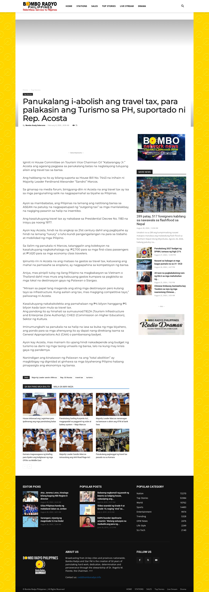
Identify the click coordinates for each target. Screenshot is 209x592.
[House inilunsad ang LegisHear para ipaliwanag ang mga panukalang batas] (39, 404)
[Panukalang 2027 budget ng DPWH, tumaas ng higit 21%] (144, 252)
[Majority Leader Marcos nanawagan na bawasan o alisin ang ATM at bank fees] (112, 404)
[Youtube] (156, 560)
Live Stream (127, 6)
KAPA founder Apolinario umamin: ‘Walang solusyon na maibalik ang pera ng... (111, 521)
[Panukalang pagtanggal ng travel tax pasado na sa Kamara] (112, 440)
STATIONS (82, 6)
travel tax (79, 377)
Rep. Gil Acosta (66, 377)
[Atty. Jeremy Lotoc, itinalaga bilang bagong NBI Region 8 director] (30, 496)
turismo (89, 377)
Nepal (140, 211)
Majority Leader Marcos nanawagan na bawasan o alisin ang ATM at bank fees (112, 421)
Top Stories (109, 6)
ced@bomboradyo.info (89, 577)
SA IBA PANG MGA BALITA (37, 386)
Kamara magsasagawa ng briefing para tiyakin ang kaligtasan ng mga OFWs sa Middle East (38, 457)
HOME (69, 6)
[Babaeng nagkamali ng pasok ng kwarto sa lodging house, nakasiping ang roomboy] (87, 496)
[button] (182, 6)
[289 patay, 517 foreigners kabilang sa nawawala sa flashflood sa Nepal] (161, 195)
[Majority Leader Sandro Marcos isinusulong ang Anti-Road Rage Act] (76, 440)
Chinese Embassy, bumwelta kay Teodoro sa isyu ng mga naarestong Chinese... (170, 289)
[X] (148, 560)
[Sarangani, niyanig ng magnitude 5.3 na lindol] (30, 521)
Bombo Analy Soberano (35, 125)
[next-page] (30, 466)
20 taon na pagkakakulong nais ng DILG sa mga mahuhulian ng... (169, 276)
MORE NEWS (144, 172)
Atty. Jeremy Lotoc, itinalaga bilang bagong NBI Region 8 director (54, 495)
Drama (142, 6)
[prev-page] (25, 466)
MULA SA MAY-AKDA (63, 386)
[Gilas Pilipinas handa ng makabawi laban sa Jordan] (30, 509)
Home (25, 90)
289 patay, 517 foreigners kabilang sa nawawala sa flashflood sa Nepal (161, 220)
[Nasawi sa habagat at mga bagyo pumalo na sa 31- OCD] (144, 264)
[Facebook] (140, 560)
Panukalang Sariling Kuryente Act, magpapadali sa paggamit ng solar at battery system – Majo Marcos (75, 421)
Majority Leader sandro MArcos (44, 377)
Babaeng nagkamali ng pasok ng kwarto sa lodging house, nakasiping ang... (113, 495)
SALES (94, 6)
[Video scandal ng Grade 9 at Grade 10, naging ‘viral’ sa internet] (87, 509)
